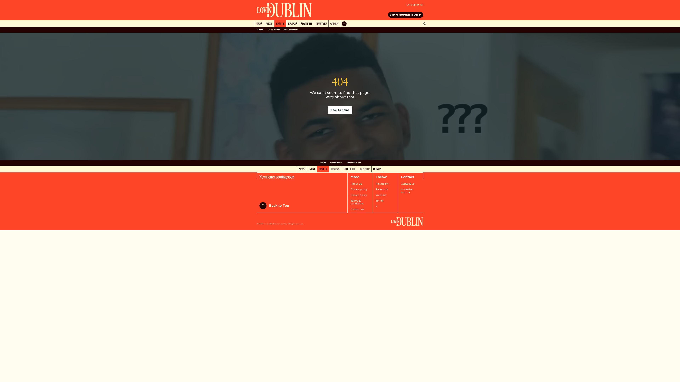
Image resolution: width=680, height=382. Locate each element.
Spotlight (306, 23)
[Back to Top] (263, 205)
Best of (280, 23)
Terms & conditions (357, 202)
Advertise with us (407, 191)
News (259, 23)
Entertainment (291, 30)
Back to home (340, 110)
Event (269, 23)
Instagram (382, 183)
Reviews (292, 23)
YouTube (381, 195)
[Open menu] (344, 23)
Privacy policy (359, 189)
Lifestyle (321, 23)
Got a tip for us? (414, 4)
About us (356, 183)
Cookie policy (359, 195)
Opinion (334, 23)
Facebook (382, 189)
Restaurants (274, 30)
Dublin (260, 30)
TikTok (379, 200)
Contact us (357, 209)
